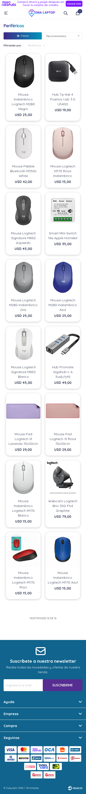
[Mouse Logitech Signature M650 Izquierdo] (23, 210)
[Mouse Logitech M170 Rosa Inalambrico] (62, 143)
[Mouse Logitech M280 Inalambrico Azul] (62, 276)
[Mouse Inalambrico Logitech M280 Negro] (23, 71)
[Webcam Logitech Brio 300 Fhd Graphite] (62, 477)
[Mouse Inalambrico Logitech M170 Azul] (62, 549)
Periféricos (34, 45)
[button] (66, 13)
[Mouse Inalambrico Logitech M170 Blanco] (23, 477)
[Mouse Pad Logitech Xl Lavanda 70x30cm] (23, 410)
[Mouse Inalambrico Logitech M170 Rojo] (23, 549)
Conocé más (74, 3)
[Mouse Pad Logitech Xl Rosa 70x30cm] (62, 410)
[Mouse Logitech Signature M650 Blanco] (23, 343)
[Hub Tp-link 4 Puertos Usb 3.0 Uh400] (62, 71)
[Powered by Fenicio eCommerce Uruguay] (75, 788)
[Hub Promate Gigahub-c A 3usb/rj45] (62, 343)
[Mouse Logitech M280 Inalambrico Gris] (23, 276)
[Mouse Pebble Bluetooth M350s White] (23, 143)
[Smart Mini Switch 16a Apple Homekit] (62, 210)
